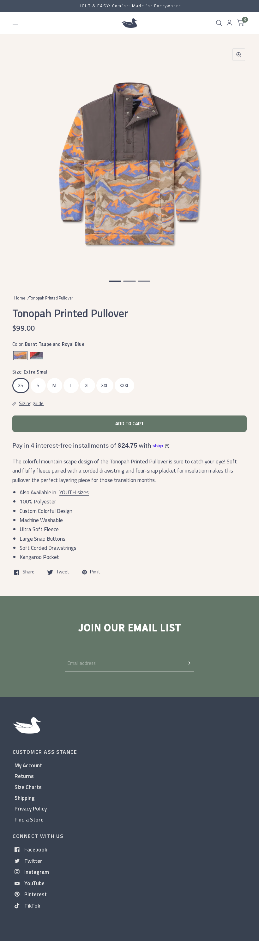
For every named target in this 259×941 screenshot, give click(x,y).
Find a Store (29, 819)
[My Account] (229, 23)
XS (21, 385)
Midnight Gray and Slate (37, 355)
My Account (28, 765)
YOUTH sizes (74, 492)
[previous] (20, 157)
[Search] (219, 23)
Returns (24, 776)
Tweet (62, 572)
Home (19, 298)
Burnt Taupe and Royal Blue (20, 355)
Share (28, 572)
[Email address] (188, 663)
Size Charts (28, 787)
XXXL (124, 385)
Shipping (25, 797)
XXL (105, 385)
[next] (238, 157)
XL (87, 385)
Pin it (95, 572)
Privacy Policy (31, 808)
